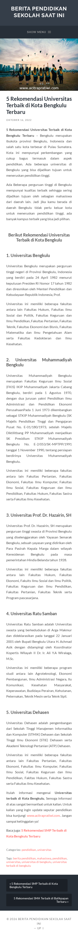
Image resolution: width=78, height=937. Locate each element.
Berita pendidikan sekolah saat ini (39, 11)
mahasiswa (44, 858)
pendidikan (29, 849)
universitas (44, 849)
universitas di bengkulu (36, 862)
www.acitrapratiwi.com (43, 815)
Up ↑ (40, 928)
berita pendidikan (24, 858)
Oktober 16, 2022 (19, 119)
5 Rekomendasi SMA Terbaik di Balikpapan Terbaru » (41, 900)
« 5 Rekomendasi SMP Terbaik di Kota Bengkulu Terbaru (34, 885)
